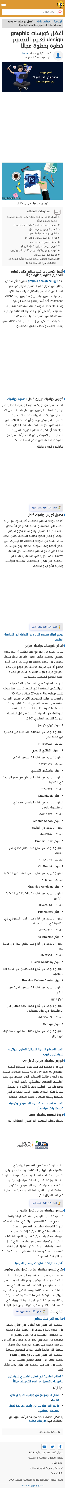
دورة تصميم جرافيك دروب (43, 242)
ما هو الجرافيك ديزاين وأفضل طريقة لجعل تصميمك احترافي (34, 1408)
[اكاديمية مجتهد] (60, 4)
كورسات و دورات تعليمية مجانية (46, 1468)
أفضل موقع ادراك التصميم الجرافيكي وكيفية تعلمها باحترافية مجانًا (36, 1106)
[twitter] (52, 1446)
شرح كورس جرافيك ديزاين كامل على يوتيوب (33, 250)
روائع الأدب (57, 1463)
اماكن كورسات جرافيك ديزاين (42, 234)
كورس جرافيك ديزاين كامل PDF (40, 238)
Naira (25, 53)
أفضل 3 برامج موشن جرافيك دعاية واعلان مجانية (34, 1397)
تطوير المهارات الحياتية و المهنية (45, 1458)
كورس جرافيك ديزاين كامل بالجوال (39, 246)
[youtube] (44, 1446)
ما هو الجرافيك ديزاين (45, 255)
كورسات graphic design (43, 281)
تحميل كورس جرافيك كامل (43, 229)
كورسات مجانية (37, 1420)
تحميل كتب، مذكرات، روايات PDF (46, 1452)
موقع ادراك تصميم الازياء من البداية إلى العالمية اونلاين (33, 637)
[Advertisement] (32, 127)
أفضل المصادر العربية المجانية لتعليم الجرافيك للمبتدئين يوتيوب (35, 1052)
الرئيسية (58, 21)
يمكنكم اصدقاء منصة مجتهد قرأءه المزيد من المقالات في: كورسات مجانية (32, 261)
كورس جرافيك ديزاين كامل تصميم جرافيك (35, 225)
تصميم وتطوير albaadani (32, 1485)
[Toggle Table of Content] (56, 212)
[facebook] (60, 1446)
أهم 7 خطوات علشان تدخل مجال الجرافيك (38, 1263)
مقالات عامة (57, 1473)
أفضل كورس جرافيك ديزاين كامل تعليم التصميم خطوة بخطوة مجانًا (32, 219)
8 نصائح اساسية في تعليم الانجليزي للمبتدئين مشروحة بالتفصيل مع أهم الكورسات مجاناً (35, 1379)
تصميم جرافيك (17, 399)
